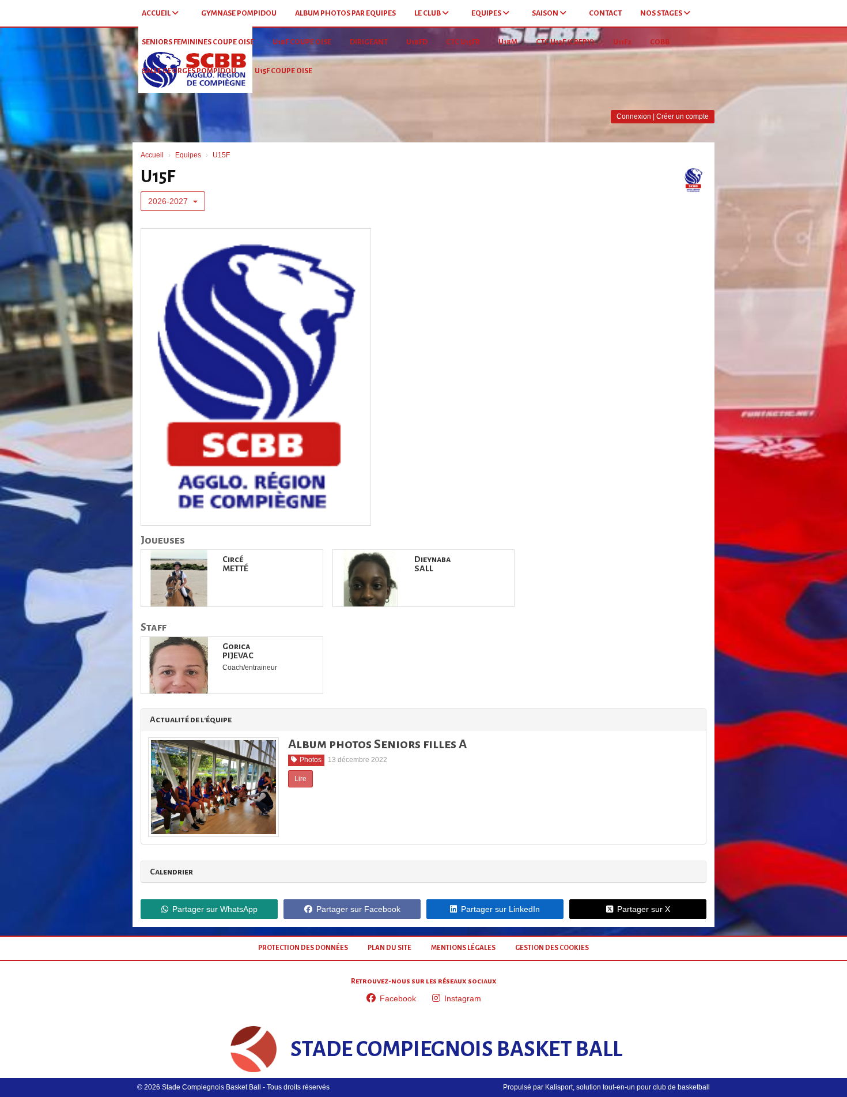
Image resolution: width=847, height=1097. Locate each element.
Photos (311, 760)
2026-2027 (169, 201)
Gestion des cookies (552, 948)
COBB (660, 42)
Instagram (462, 998)
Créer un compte (682, 116)
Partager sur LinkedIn (500, 909)
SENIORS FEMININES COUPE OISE (198, 42)
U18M (507, 42)
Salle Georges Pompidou (189, 71)
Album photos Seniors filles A (377, 744)
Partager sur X (643, 909)
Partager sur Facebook (358, 909)
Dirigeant (369, 42)
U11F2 (622, 42)
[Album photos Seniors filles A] (213, 787)
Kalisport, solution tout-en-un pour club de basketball (627, 1087)
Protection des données (303, 948)
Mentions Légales (463, 948)
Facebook (398, 998)
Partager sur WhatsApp (215, 909)
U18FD (417, 42)
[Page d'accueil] (253, 1049)
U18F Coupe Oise (302, 42)
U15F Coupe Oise (283, 71)
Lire (300, 779)
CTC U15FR (463, 42)
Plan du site (389, 948)
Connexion (634, 116)
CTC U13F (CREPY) (565, 42)
